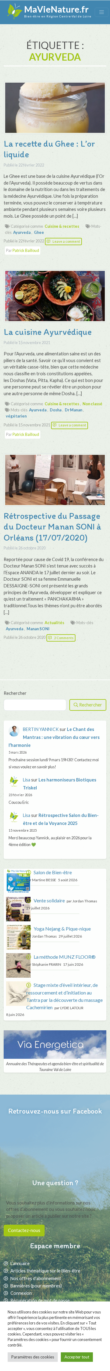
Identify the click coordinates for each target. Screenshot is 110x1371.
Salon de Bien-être (53, 872)
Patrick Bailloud (26, 250)
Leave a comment (66, 241)
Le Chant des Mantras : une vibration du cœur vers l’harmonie (54, 737)
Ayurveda (22, 232)
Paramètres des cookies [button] (32, 1356)
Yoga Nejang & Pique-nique (62, 928)
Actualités (54, 622)
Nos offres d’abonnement (35, 1278)
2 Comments (64, 638)
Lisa (26, 779)
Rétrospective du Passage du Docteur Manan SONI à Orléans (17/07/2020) (52, 527)
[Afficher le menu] (101, 12)
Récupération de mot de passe (40, 1300)
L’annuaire (20, 1263)
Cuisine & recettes (62, 226)
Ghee (39, 232)
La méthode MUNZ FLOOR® (65, 957)
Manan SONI (38, 628)
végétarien (16, 416)
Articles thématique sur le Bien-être (45, 1270)
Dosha (55, 409)
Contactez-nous (24, 1230)
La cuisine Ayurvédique (48, 332)
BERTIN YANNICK (41, 729)
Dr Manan (73, 409)
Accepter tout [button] (76, 1356)
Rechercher (15, 693)
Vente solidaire (49, 900)
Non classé (92, 403)
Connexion (21, 1293)
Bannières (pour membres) (36, 1285)
